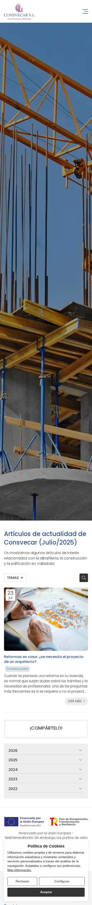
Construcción (17, 669)
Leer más (75, 701)
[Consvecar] (19, 11)
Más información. (19, 870)
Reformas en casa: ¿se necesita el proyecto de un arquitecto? (44, 659)
